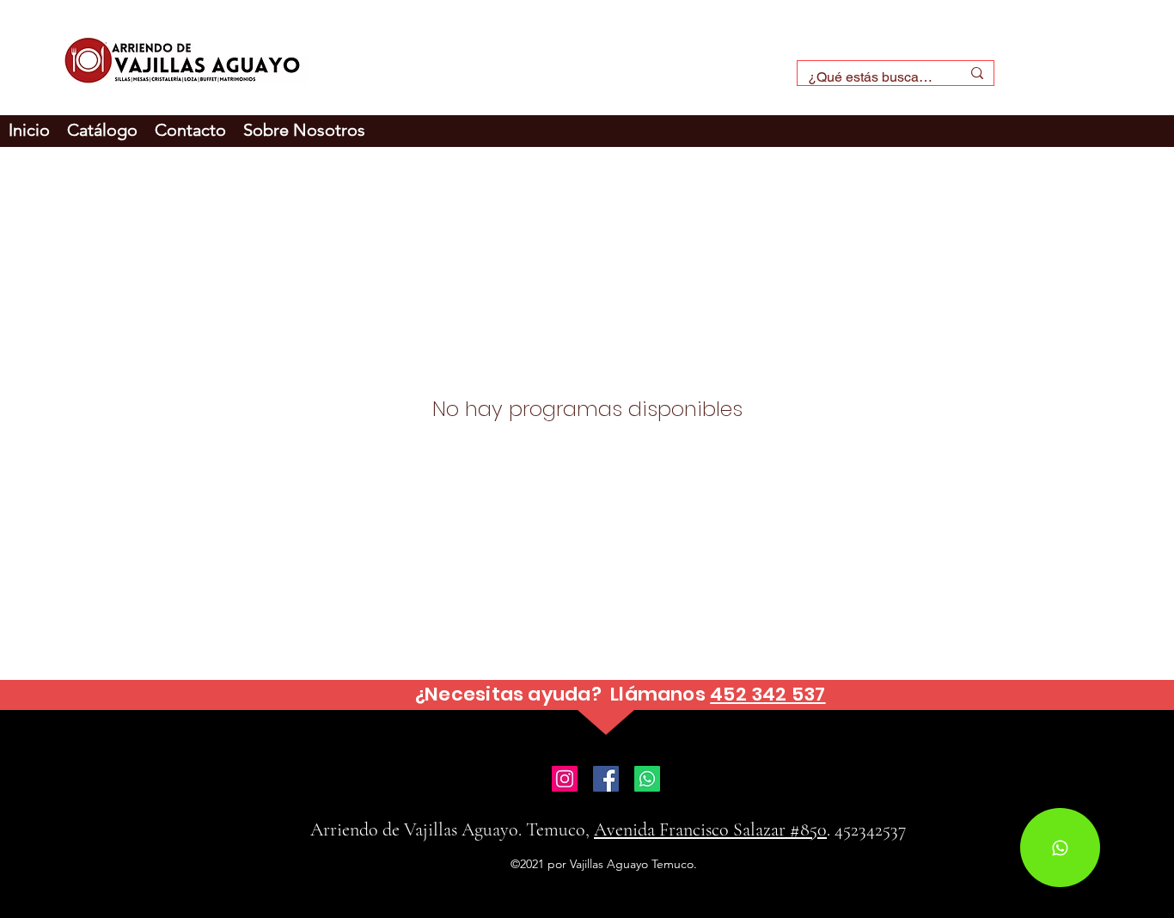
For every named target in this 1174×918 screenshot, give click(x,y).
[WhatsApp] (1060, 847)
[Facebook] (606, 779)
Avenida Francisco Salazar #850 (710, 829)
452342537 (870, 829)
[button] (304, 130)
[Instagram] (565, 779)
